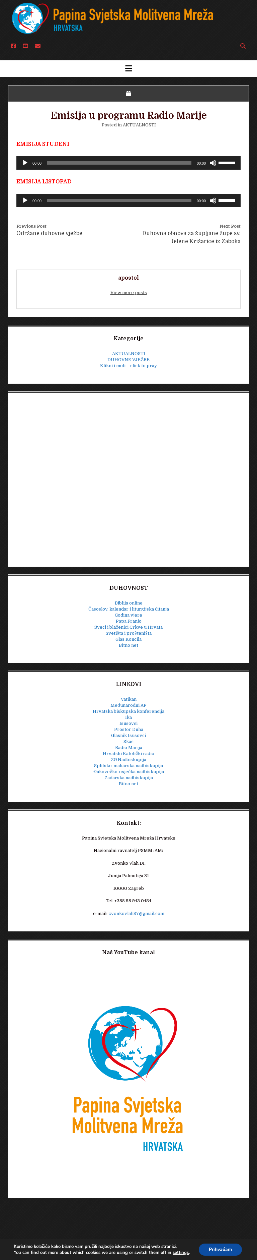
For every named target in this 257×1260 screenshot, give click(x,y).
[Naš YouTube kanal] (128, 1077)
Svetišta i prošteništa (129, 633)
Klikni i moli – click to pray (128, 365)
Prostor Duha (128, 729)
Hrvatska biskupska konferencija (128, 711)
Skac (128, 741)
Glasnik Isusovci (128, 735)
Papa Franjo (129, 621)
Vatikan (129, 699)
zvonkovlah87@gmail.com (136, 913)
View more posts (128, 292)
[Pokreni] (25, 163)
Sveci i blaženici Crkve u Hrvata (128, 627)
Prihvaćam (220, 1249)
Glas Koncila (128, 639)
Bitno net (128, 645)
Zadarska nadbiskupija (128, 777)
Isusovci (128, 723)
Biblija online (129, 603)
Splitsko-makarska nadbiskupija (128, 765)
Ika (128, 717)
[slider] (228, 162)
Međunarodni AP (128, 705)
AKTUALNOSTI (139, 124)
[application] (128, 163)
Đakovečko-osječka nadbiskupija (128, 771)
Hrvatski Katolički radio (128, 753)
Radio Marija (128, 747)
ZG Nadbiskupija (128, 759)
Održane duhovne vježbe (49, 233)
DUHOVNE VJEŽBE (128, 359)
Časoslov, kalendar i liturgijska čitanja (128, 609)
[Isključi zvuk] (213, 163)
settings (181, 1253)
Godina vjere (128, 615)
